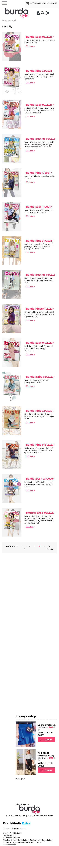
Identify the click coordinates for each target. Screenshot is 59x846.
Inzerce (17, 838)
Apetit (5, 833)
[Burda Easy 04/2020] (11, 366)
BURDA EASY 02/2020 (40, 512)
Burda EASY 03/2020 (39, 478)
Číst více (29, 46)
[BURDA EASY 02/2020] (11, 536)
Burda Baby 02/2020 (39, 376)
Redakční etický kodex (23, 815)
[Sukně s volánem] (26, 746)
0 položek (46, 3)
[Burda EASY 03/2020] (11, 502)
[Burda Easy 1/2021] (11, 230)
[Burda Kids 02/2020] (11, 434)
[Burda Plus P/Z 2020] (11, 468)
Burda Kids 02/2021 (39, 70)
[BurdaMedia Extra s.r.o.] (16, 824)
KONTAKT (10, 815)
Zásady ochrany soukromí (13, 842)
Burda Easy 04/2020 (39, 342)
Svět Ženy (7, 835)
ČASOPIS (5, 20)
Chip (14, 835)
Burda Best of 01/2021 (41, 274)
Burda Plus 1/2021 (38, 172)
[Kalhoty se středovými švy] (26, 774)
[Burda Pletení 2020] (11, 332)
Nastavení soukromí (33, 842)
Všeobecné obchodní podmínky (15, 840)
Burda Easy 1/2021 (38, 206)
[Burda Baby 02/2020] (11, 400)
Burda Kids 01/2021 (39, 240)
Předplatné (38, 815)
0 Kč (55, 3)
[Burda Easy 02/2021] (11, 128)
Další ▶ (50, 549)
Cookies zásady (9, 845)
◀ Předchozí (12, 546)
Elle (11, 833)
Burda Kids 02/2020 (39, 410)
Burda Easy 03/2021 (39, 36)
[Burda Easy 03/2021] (11, 60)
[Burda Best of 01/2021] (11, 298)
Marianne (18, 833)
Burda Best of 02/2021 (41, 138)
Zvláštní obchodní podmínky (41, 840)
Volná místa (7, 838)
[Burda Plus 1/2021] (11, 196)
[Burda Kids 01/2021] (11, 264)
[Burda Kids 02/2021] (11, 94)
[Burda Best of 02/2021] (11, 162)
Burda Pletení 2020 (39, 308)
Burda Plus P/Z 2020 (39, 444)
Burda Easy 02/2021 (39, 104)
